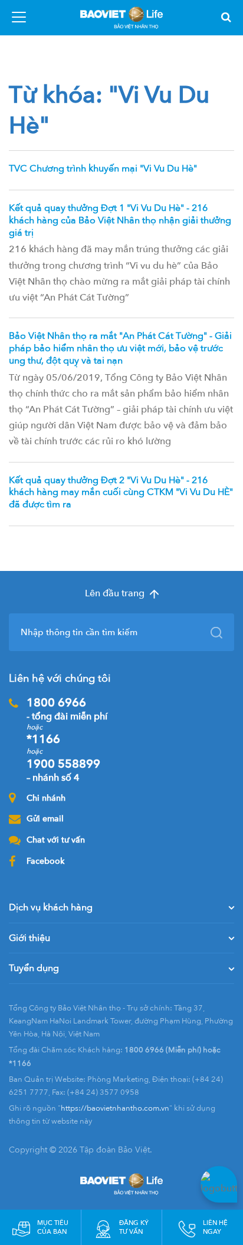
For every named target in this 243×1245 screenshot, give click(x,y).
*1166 (43, 739)
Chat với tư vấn (56, 840)
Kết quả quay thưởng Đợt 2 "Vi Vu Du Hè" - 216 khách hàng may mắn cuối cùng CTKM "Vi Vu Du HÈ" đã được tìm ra (121, 492)
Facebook (45, 861)
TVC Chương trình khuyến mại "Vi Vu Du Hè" (103, 168)
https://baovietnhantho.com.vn (115, 1108)
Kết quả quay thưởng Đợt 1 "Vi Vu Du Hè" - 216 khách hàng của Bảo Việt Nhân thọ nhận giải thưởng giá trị (120, 220)
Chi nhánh (46, 798)
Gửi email (45, 818)
